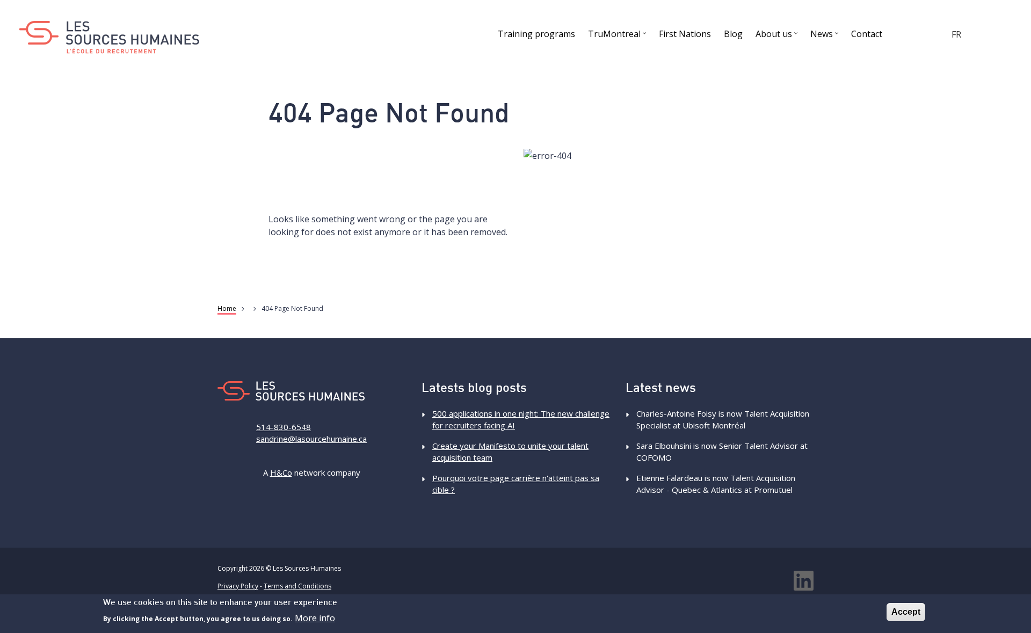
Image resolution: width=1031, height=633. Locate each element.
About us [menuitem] (778, 35)
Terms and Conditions (297, 586)
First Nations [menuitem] (685, 34)
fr (956, 34)
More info (315, 618)
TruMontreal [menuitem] (618, 35)
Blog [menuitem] (733, 34)
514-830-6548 (283, 426)
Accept (905, 611)
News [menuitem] (825, 35)
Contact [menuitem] (866, 34)
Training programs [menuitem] (536, 34)
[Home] (109, 37)
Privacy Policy (237, 586)
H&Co (281, 472)
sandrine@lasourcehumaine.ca (311, 438)
